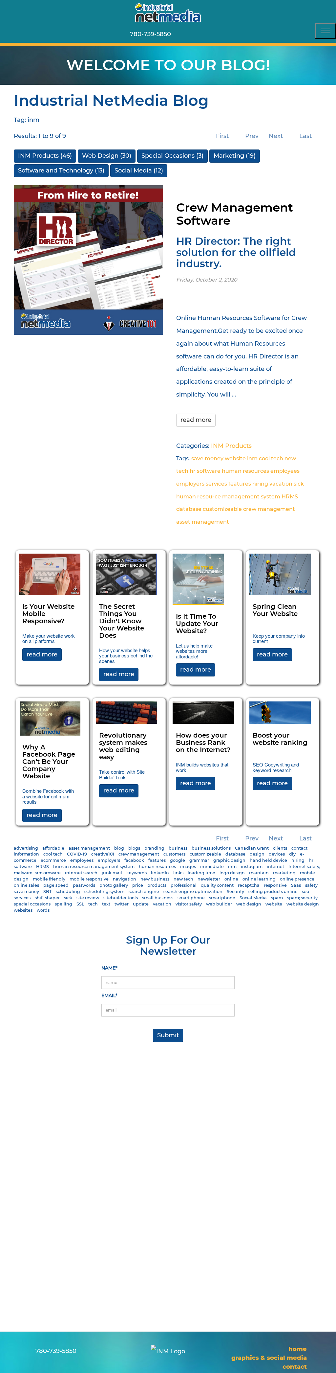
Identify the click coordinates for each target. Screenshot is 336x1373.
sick (299, 484)
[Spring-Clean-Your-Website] (280, 574)
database (188, 509)
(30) (106, 155)
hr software (205, 471)
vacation (280, 484)
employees (285, 471)
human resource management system (228, 496)
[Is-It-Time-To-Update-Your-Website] (198, 579)
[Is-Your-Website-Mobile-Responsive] (49, 574)
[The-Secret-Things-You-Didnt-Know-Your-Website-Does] (126, 574)
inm (252, 458)
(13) (61, 170)
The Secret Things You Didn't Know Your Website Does (121, 621)
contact (295, 1366)
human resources (245, 471)
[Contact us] (183, 34)
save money (207, 458)
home (297, 1349)
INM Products (231, 445)
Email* (109, 995)
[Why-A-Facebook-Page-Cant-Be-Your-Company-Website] (49, 718)
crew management (269, 509)
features (239, 484)
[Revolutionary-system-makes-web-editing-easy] (126, 712)
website (235, 458)
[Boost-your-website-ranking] (280, 712)
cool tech (271, 458)
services (216, 484)
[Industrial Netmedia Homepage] (168, 12)
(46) (45, 155)
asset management (202, 522)
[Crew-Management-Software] (88, 259)
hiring (260, 484)
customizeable (222, 509)
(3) (172, 155)
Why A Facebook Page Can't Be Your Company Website (48, 762)
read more (195, 419)
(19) (235, 155)
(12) (139, 170)
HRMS (290, 496)
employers (190, 484)
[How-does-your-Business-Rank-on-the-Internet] (203, 712)
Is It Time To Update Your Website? (197, 623)
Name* (109, 968)
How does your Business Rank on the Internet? (203, 742)
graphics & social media (269, 1358)
